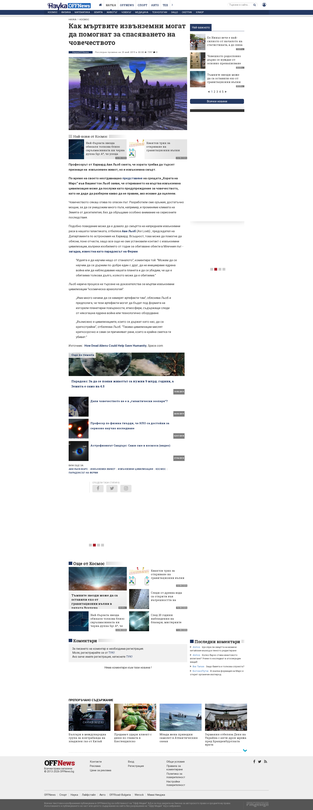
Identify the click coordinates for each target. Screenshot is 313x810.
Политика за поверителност (175, 775)
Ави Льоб (129, 231)
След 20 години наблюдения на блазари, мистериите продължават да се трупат (166, 622)
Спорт (142, 5)
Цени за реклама (100, 770)
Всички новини (217, 101)
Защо (174, 12)
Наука (111, 5)
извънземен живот (103, 469)
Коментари (85, 640)
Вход (131, 761)
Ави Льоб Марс (78, 469)
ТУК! (129, 656)
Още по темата (82, 355)
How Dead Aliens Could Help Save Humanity (115, 345)
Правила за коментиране (174, 767)
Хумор (200, 12)
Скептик (187, 12)
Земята (98, 12)
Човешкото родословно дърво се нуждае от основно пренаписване (224, 59)
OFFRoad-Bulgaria (120, 794)
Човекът (126, 12)
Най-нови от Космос (90, 136)
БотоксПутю (201, 671)
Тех (165, 5)
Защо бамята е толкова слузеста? (225, 666)
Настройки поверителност (175, 783)
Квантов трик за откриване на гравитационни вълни (163, 146)
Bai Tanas (198, 666)
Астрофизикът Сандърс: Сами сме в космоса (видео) (130, 445)
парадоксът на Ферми (83, 472)
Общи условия (175, 761)
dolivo (196, 647)
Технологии (159, 12)
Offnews (127, 5)
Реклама (95, 766)
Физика (66, 12)
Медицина (141, 12)
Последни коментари (217, 641)
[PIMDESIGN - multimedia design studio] (256, 805)
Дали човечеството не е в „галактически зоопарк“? (129, 401)
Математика (82, 12)
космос (161, 469)
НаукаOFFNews (80, 52)
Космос (52, 12)
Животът (112, 12)
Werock (139, 794)
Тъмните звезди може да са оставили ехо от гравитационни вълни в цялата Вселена (224, 80)
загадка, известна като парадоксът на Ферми (103, 251)
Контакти (96, 761)
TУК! (111, 652)
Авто (155, 5)
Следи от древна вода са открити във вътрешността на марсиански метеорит (167, 598)
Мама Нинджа (156, 794)
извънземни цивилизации (135, 469)
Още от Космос (89, 563)
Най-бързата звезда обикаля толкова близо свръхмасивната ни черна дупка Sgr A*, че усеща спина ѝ (105, 150)
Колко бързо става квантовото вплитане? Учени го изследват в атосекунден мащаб (215, 658)
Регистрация (136, 766)
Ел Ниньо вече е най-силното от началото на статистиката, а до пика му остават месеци (225, 43)
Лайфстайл (89, 794)
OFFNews (50, 794)
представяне (132, 178)
